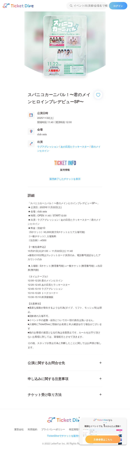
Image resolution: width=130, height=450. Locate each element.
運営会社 (19, 429)
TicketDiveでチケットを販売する (65, 435)
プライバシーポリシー (53, 429)
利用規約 (32, 429)
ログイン (118, 5)
